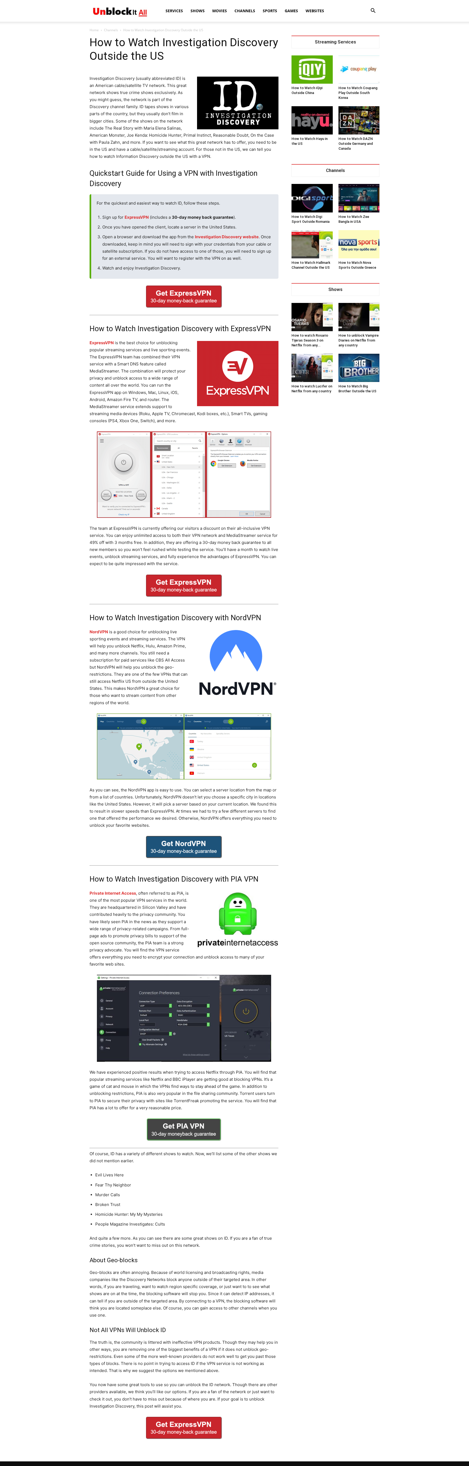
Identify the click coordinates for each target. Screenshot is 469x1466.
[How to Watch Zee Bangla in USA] (359, 198)
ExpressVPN (137, 217)
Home (94, 30)
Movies (219, 10)
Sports (270, 10)
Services (174, 10)
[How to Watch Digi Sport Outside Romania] (312, 198)
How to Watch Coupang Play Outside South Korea (358, 93)
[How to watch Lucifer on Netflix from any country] (312, 368)
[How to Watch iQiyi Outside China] (312, 69)
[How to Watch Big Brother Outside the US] (359, 368)
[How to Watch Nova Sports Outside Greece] (359, 244)
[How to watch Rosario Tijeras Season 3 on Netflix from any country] (312, 317)
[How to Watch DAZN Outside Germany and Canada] (359, 120)
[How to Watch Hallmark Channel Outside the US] (312, 244)
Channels (244, 10)
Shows (198, 10)
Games (291, 10)
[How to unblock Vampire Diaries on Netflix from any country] (359, 317)
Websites (315, 10)
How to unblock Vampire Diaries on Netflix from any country (358, 340)
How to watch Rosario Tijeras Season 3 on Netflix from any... (309, 340)
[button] (372, 11)
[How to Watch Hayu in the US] (312, 120)
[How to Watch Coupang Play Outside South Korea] (359, 69)
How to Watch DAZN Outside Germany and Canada (355, 144)
